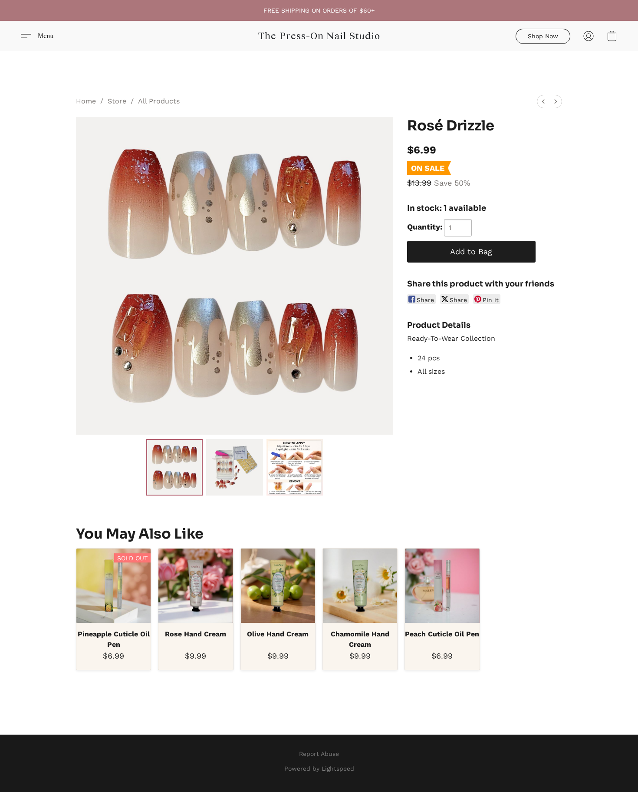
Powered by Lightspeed (319, 768)
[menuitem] (543, 101)
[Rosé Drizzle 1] (234, 467)
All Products (159, 101)
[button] (319, 36)
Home (86, 101)
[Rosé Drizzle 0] (174, 467)
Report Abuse (319, 753)
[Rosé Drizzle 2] (294, 467)
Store (117, 101)
